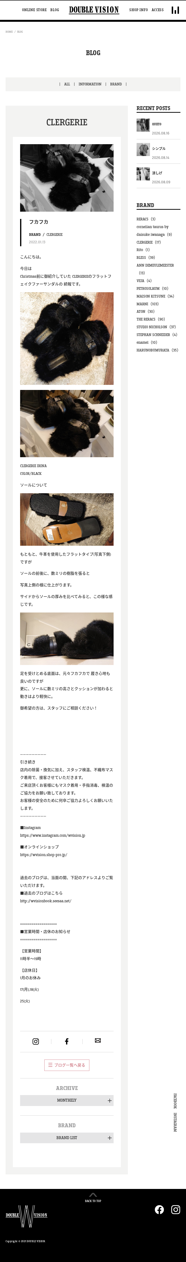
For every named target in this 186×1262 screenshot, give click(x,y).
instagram (35, 1041)
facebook (67, 1041)
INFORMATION (90, 84)
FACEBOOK (175, 1101)
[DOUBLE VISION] (94, 10)
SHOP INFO (138, 10)
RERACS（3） (147, 219)
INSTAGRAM (175, 1122)
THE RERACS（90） (152, 319)
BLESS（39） (147, 257)
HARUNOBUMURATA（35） (158, 350)
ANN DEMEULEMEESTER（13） (155, 269)
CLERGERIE (54, 234)
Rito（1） (144, 250)
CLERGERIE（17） (150, 242)
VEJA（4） (145, 281)
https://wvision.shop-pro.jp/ (43, 855)
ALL (67, 84)
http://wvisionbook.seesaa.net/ (45, 901)
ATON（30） (147, 311)
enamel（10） (148, 342)
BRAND (116, 84)
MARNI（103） (149, 304)
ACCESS (158, 10)
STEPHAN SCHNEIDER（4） (158, 335)
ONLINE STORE (34, 10)
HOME (9, 32)
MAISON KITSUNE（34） (157, 296)
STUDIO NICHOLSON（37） (157, 327)
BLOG (54, 10)
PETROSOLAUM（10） (154, 288)
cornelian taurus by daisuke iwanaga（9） (155, 231)
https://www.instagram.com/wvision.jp (52, 835)
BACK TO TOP (93, 1201)
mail (98, 1040)
